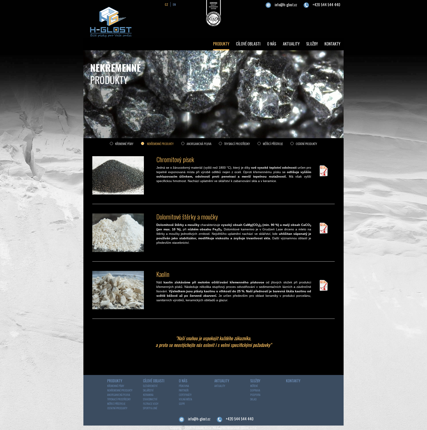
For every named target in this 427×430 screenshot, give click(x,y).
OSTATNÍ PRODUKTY (306, 143)
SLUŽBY (312, 44)
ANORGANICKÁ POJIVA (199, 143)
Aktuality (219, 386)
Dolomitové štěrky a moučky (187, 216)
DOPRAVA (255, 390)
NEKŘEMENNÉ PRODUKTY (160, 143)
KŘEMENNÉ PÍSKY (124, 143)
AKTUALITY (291, 44)
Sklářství (148, 390)
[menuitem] (221, 44)
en (174, 4)
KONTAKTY (332, 44)
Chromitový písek (175, 159)
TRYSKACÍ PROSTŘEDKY (237, 143)
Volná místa (185, 399)
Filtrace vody (150, 403)
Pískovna (184, 386)
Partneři (184, 390)
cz (166, 4)
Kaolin (162, 274)
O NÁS (271, 44)
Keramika (148, 395)
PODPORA (255, 395)
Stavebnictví (150, 399)
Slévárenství (150, 386)
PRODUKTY (221, 44)
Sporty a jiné (150, 408)
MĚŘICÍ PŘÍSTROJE (273, 143)
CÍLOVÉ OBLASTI (248, 44)
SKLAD (253, 399)
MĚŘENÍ (254, 386)
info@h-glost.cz (286, 4)
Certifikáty (185, 395)
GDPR (182, 403)
